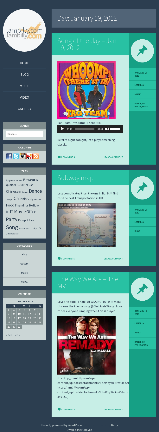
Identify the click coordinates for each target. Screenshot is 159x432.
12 (29, 314)
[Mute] (107, 129)
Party (138, 106)
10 (19, 314)
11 (24, 314)
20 (34, 318)
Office (31, 211)
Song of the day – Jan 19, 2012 (87, 44)
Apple (9, 180)
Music (24, 86)
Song (145, 106)
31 (19, 326)
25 (24, 322)
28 (40, 322)
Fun (27, 205)
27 (34, 322)
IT (12, 211)
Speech (22, 228)
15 (8, 318)
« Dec (9, 335)
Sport (27, 228)
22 (8, 322)
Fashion (37, 199)
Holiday (34, 205)
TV (39, 228)
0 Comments (68, 157)
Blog (24, 74)
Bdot (20, 180)
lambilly (139, 84)
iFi (7, 212)
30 (14, 326)
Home (24, 63)
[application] (90, 129)
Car (31, 185)
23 (14, 322)
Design (9, 199)
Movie (20, 211)
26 (29, 322)
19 (29, 318)
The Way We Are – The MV (87, 282)
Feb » (17, 335)
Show (31, 220)
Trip (34, 228)
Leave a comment (113, 157)
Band (15, 180)
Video (24, 97)
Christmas (23, 192)
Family (29, 199)
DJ (143, 103)
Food (10, 205)
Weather (14, 233)
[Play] (62, 129)
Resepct (23, 220)
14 (40, 314)
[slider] (115, 128)
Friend (19, 205)
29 (8, 326)
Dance (138, 103)
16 (14, 318)
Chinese (12, 191)
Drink (22, 199)
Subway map (75, 177)
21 (40, 318)
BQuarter (22, 185)
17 (19, 318)
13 (34, 314)
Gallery (24, 109)
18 (24, 318)
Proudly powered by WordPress (61, 425)
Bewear (29, 179)
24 (19, 322)
